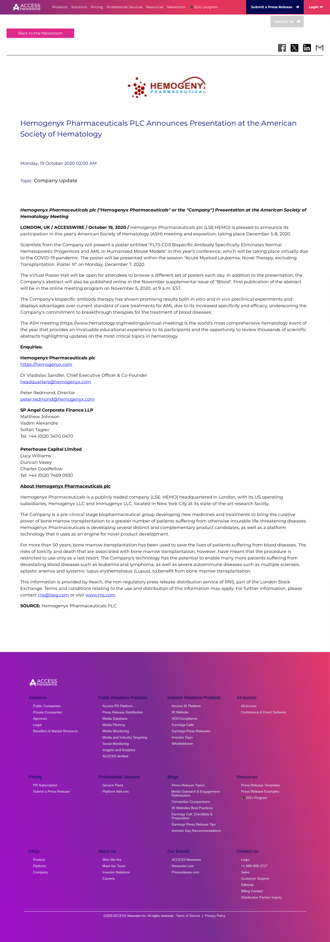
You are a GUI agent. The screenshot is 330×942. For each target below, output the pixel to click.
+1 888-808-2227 (254, 866)
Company (40, 872)
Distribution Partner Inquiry (261, 897)
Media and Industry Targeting (124, 737)
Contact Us (284, 21)
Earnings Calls (183, 725)
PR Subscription (45, 785)
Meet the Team (113, 866)
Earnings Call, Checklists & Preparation (192, 816)
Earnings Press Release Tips (194, 824)
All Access (248, 706)
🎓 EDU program (203, 7)
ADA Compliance (184, 718)
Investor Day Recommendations (196, 831)
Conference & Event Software (263, 712)
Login (314, 7)
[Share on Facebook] (282, 48)
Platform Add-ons (115, 791)
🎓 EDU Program (254, 798)
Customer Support (255, 878)
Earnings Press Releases (191, 731)
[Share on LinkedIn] (307, 48)
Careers (108, 878)
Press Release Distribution (122, 712)
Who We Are (112, 860)
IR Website (180, 712)
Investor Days (182, 737)
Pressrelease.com (185, 872)
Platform (39, 866)
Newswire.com (183, 866)
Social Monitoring (115, 744)
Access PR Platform (117, 706)
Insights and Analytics (118, 750)
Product (39, 860)
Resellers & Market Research (55, 731)
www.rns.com (100, 595)
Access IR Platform (186, 706)
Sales (245, 872)
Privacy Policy (215, 916)
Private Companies (47, 712)
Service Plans (112, 785)
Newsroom (176, 7)
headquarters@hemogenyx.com (55, 381)
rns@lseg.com (53, 595)
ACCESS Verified (115, 756)
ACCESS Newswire (186, 860)
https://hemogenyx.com (46, 364)
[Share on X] (294, 48)
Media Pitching (113, 725)
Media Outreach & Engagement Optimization (195, 793)
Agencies (40, 718)
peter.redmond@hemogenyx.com (57, 399)
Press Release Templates (260, 785)
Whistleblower (182, 744)
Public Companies (47, 706)
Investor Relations (116, 872)
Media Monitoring (115, 731)
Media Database (115, 718)
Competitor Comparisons (191, 802)
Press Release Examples (260, 791)
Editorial (247, 885)
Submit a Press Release (271, 7)
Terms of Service (188, 916)
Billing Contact (252, 891)
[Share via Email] (319, 48)
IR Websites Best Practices (192, 808)
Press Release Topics (188, 785)
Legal (37, 725)
